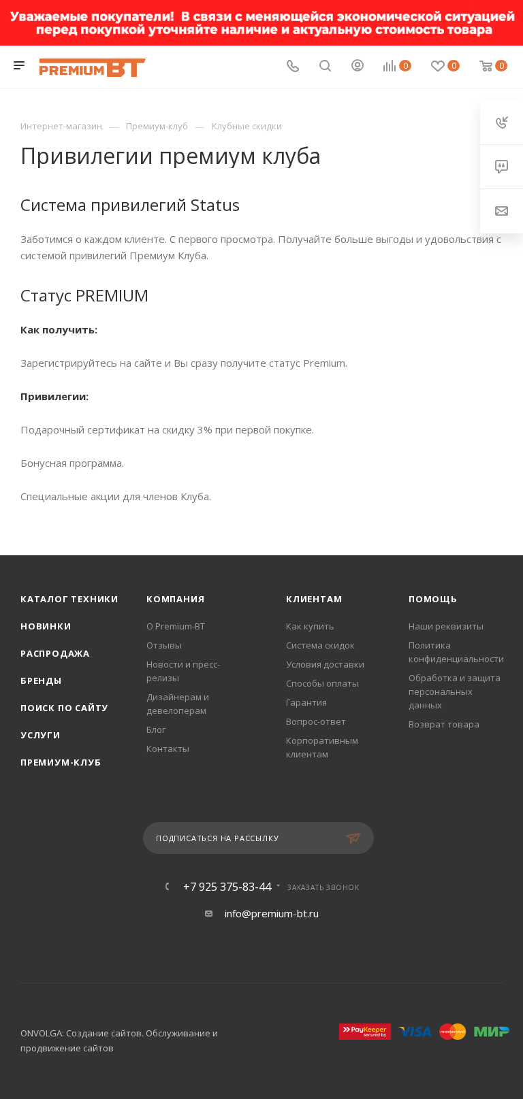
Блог (155, 729)
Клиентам (314, 599)
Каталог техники (69, 599)
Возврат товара (444, 724)
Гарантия (306, 702)
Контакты (167, 748)
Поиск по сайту (64, 708)
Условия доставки (325, 664)
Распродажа (55, 653)
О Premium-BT (175, 626)
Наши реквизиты (446, 626)
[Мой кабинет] (357, 66)
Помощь (433, 599)
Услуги (40, 735)
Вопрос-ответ (316, 721)
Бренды (41, 680)
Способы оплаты (322, 683)
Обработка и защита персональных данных (455, 691)
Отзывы (164, 645)
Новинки (46, 626)
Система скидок (320, 645)
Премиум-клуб (60, 762)
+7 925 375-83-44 (227, 886)
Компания (175, 599)
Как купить (310, 626)
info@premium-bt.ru (272, 913)
